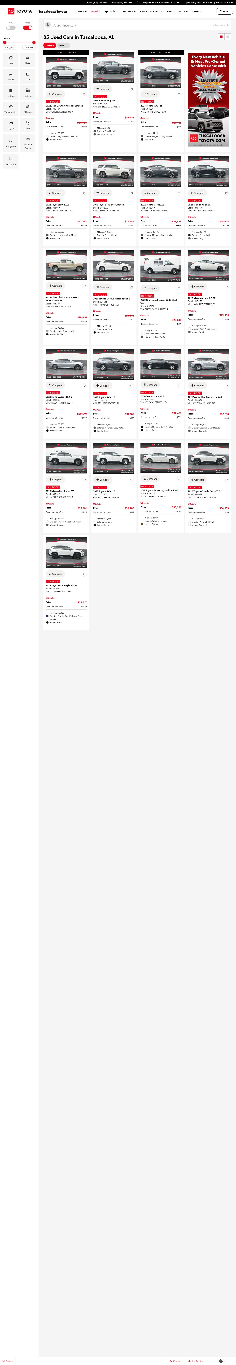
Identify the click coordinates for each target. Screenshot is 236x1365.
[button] (10, 60)
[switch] (10, 25)
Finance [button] (127, 11)
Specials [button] (110, 11)
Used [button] (94, 11)
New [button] (81, 11)
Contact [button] (224, 11)
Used (27, 22)
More (195, 11)
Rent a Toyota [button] (175, 11)
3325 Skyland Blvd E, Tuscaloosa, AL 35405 (159, 2)
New (11, 22)
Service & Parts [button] (150, 11)
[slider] (4, 42)
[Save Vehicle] (84, 94)
